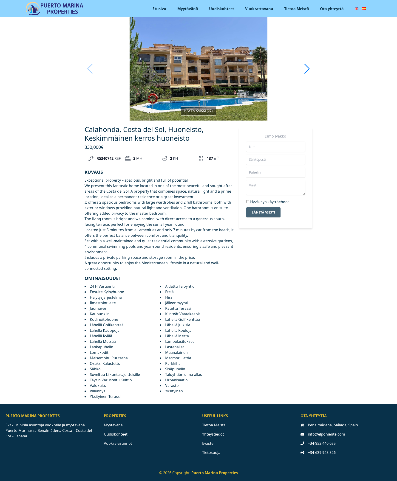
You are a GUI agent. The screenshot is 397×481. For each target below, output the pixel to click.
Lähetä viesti (263, 212)
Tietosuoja (211, 452)
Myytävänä (187, 8)
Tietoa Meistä (296, 8)
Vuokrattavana (259, 8)
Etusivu (159, 8)
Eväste (207, 443)
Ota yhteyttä (332, 8)
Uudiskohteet (221, 8)
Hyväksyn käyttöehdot (269, 201)
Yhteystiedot (213, 434)
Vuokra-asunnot (118, 443)
